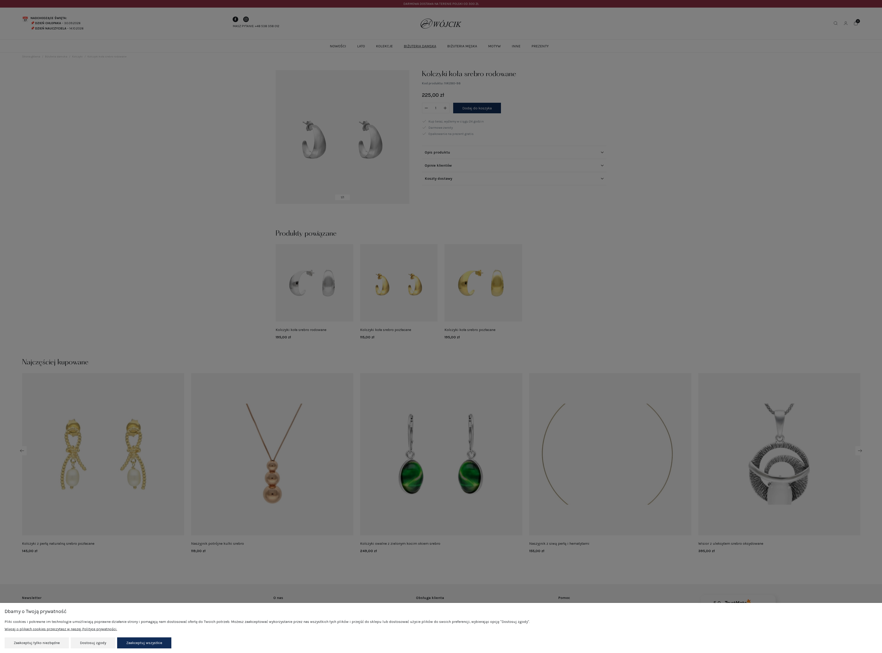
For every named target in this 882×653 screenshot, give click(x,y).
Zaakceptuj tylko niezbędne (37, 643)
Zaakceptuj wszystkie (144, 643)
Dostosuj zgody (93, 643)
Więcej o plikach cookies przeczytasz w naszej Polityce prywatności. (61, 629)
